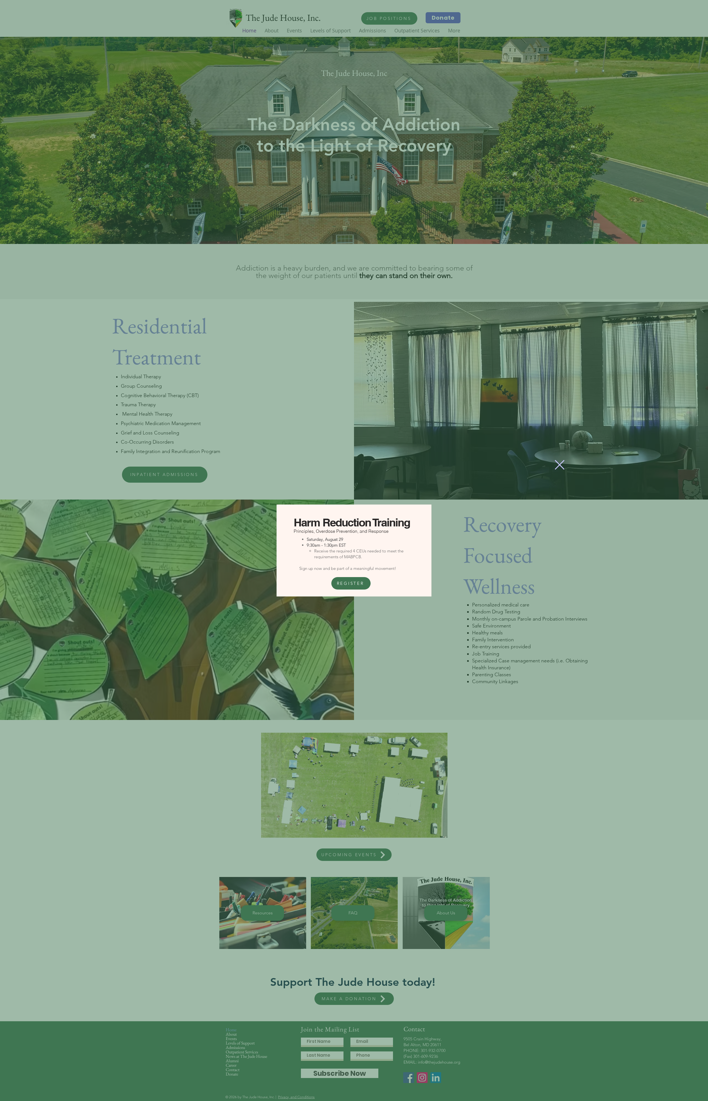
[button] (559, 465)
